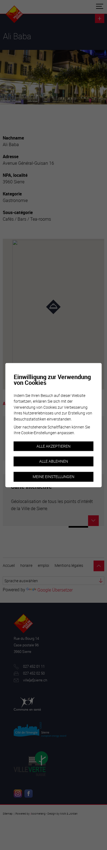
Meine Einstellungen (53, 476)
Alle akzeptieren (53, 446)
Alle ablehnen (53, 461)
